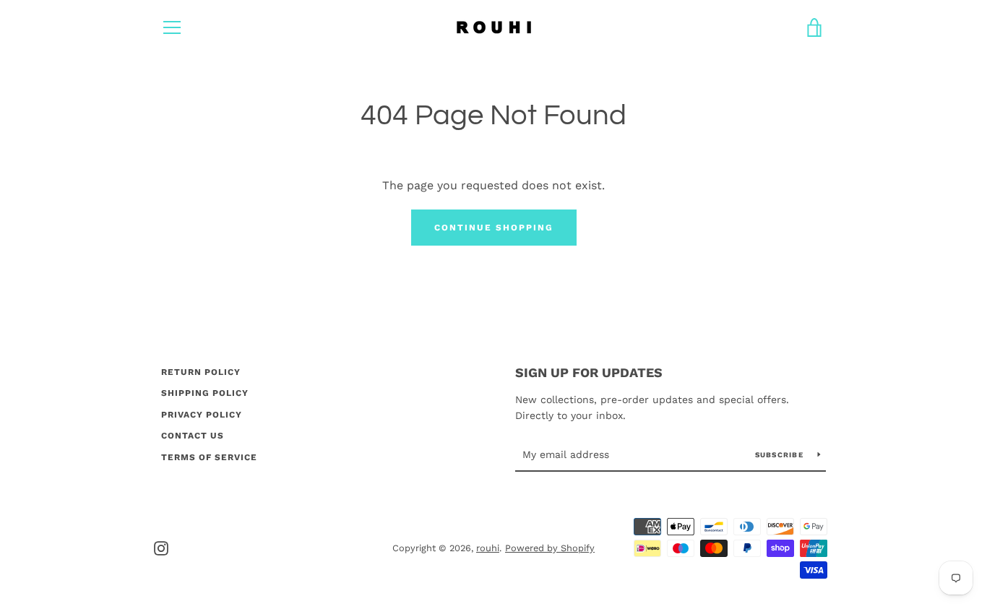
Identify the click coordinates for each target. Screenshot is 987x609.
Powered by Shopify (550, 548)
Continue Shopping (493, 228)
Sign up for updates (589, 372)
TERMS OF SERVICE (209, 457)
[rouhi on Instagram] (161, 547)
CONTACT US (192, 436)
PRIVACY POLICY (201, 415)
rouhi (487, 548)
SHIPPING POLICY (205, 393)
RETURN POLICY (201, 372)
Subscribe (781, 455)
